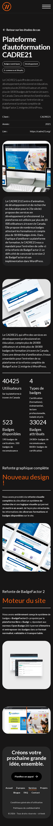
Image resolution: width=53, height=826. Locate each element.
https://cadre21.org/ (40, 131)
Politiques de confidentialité (26, 808)
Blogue (16, 792)
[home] (6, 6)
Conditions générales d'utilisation (26, 802)
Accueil (9, 788)
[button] (46, 6)
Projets (44, 788)
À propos (20, 788)
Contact (36, 792)
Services (33, 788)
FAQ (26, 792)
